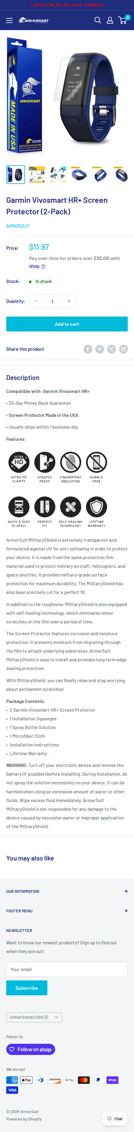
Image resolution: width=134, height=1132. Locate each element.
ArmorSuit (18, 226)
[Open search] (97, 20)
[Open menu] (9, 20)
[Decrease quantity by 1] (35, 301)
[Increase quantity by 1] (68, 301)
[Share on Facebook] (88, 348)
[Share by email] (123, 348)
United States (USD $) (29, 1017)
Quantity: (15, 301)
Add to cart (67, 324)
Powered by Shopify (23, 1118)
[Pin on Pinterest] (99, 348)
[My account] (110, 20)
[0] (123, 20)
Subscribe (27, 988)
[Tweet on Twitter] (111, 348)
